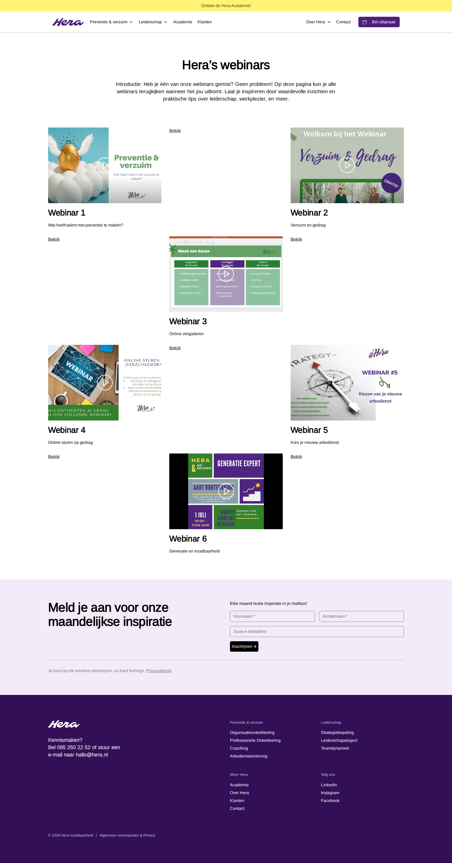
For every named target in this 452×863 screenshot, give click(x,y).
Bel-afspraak (384, 22)
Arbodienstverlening (248, 756)
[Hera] (68, 22)
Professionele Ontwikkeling (255, 740)
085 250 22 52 (74, 747)
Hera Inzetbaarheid (77, 835)
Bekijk (175, 130)
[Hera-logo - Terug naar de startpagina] (135, 724)
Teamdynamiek (335, 748)
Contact (343, 22)
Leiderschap (150, 22)
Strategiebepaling (337, 732)
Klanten (204, 22)
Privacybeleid (158, 670)
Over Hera (315, 22)
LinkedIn (329, 785)
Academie (182, 22)
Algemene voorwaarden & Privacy (127, 835)
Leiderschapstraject (339, 740)
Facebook (330, 800)
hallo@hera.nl (92, 754)
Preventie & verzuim (108, 22)
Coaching (239, 748)
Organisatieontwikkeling (252, 732)
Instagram (330, 792)
